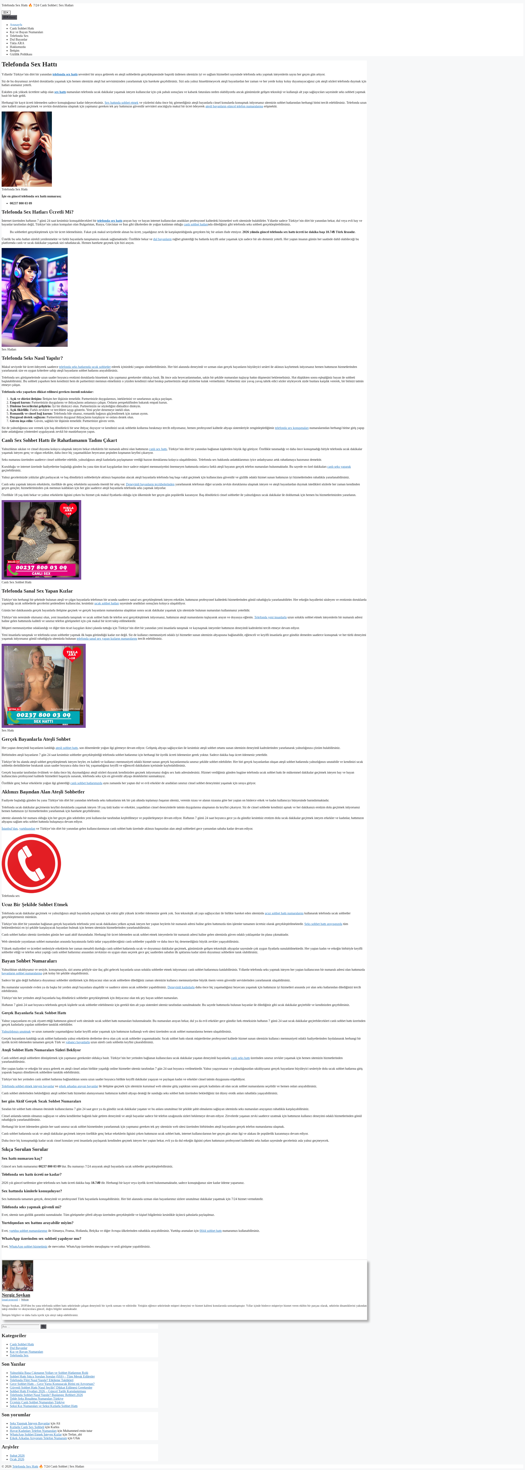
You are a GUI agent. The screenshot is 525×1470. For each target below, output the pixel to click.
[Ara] (43, 1326)
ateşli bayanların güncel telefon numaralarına (234, 106)
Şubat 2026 (17, 1455)
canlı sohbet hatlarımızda (86, 783)
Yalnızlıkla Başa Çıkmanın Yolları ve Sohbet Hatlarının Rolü (49, 1372)
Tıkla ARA (17, 43)
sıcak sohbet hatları (106, 603)
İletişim (14, 50)
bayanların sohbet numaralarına (22, 973)
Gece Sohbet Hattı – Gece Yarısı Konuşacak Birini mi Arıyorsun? (52, 1384)
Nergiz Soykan (16, 1294)
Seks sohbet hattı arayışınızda (323, 924)
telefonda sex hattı (65, 74)
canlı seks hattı (240, 1058)
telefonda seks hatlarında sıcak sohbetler (85, 367)
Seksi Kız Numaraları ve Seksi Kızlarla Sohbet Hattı (44, 1406)
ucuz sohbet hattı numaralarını (284, 913)
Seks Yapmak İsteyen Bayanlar (30, 1423)
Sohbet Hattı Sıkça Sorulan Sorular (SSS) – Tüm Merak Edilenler (52, 1376)
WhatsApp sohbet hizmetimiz (28, 1246)
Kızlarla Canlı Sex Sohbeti (27, 1427)
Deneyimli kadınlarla (181, 987)
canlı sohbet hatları (196, 224)
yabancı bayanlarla (78, 1042)
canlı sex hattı (158, 449)
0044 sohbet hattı (211, 1230)
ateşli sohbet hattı (67, 748)
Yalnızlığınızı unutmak (16, 1031)
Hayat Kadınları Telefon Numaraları (33, 1430)
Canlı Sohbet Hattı (22, 28)
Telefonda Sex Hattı (25, 1466)
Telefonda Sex (19, 36)
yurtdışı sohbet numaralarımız (28, 1230)
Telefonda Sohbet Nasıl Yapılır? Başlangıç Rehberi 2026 (46, 1395)
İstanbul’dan (10, 828)
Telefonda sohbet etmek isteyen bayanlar (28, 1086)
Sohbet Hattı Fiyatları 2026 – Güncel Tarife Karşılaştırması (48, 1391)
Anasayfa (16, 24)
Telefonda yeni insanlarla (270, 617)
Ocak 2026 (17, 1459)
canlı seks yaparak (339, 466)
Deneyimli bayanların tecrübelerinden (150, 484)
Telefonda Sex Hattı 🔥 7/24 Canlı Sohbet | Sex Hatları (37, 5)
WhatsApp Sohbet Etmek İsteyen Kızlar (36, 1434)
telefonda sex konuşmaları (292, 428)
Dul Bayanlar (18, 39)
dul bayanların (162, 239)
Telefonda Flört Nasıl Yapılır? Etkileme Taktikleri (41, 1380)
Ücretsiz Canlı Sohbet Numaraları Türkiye (37, 1402)
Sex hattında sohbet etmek (121, 102)
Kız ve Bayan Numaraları (26, 32)
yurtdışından (27, 828)
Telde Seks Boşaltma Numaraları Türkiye (36, 1398)
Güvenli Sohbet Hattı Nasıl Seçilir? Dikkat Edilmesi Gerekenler (51, 1387)
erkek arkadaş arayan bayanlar (78, 1086)
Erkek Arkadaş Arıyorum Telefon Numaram (38, 1438)
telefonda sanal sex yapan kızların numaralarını (107, 638)
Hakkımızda (18, 47)
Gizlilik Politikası (21, 54)
